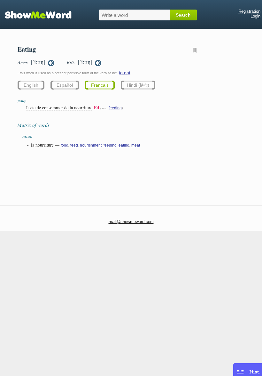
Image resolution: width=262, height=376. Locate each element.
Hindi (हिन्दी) (138, 85)
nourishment (91, 145)
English (31, 85)
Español (65, 85)
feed (74, 145)
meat (135, 145)
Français (100, 85)
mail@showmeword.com (131, 221)
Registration (249, 11)
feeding (115, 108)
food (64, 145)
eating (124, 145)
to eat (124, 72)
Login (255, 16)
